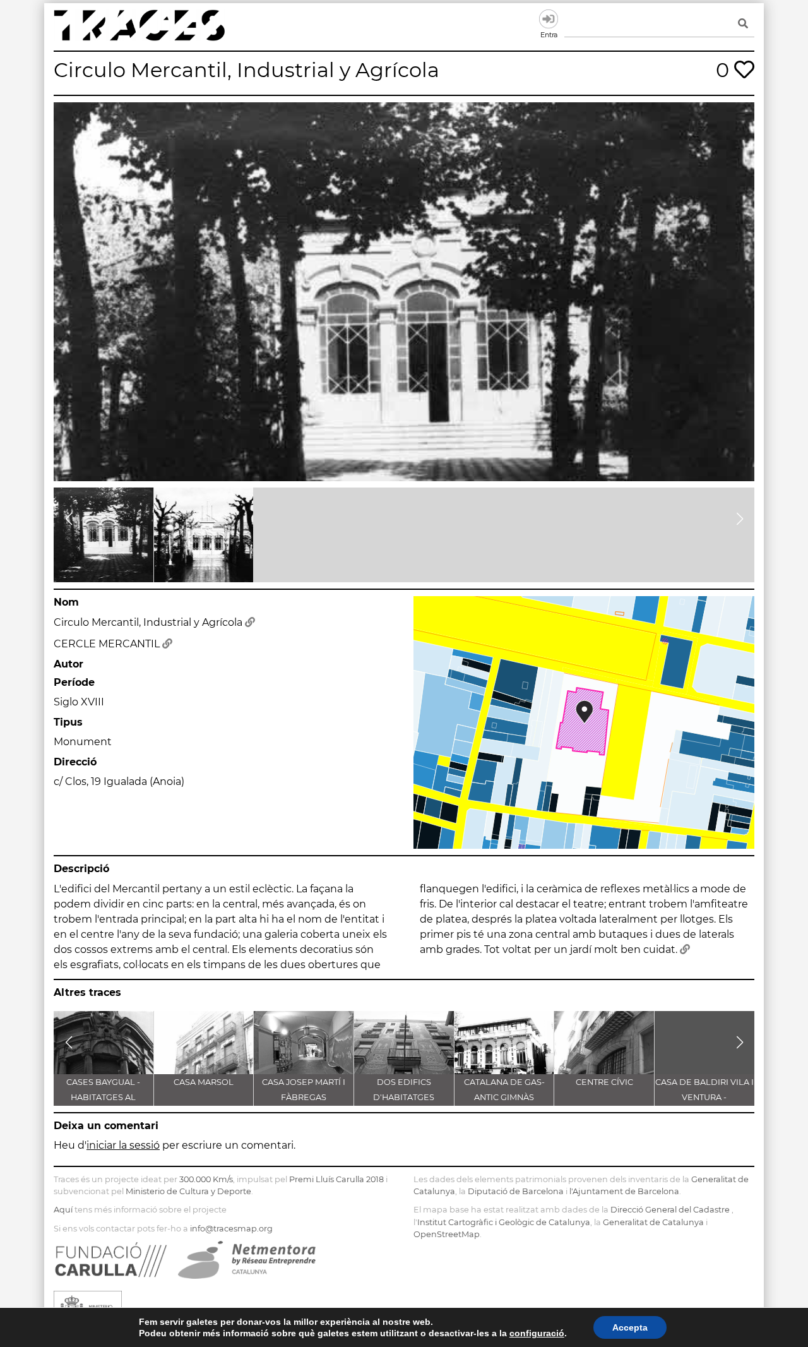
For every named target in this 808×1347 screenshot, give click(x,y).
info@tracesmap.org (231, 1228)
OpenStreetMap (446, 1234)
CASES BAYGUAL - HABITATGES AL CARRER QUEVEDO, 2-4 (103, 1097)
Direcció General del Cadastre (670, 1209)
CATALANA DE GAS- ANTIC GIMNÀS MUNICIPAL (504, 1097)
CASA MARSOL (204, 1082)
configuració (536, 1333)
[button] (68, 519)
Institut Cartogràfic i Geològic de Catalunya (503, 1222)
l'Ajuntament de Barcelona (624, 1191)
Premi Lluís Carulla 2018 (336, 1179)
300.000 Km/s (206, 1179)
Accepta (630, 1327)
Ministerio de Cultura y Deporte (188, 1191)
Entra (548, 18)
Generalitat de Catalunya (653, 1222)
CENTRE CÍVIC (604, 1082)
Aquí (63, 1209)
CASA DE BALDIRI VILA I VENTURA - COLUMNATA (704, 1097)
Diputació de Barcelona (516, 1191)
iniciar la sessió (123, 1145)
